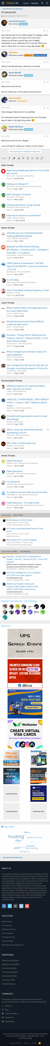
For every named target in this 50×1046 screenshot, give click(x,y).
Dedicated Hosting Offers (25, 176)
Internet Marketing (22, 435)
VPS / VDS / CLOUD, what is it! (21, 443)
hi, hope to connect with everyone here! (27, 492)
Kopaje (9, 218)
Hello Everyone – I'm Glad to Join (23, 502)
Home (34, 1043)
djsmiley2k (10, 186)
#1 (48, 31)
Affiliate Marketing (19, 391)
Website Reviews (19, 218)
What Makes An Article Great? (19, 520)
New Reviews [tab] (25, 551)
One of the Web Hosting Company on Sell (28, 290)
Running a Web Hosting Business (19, 545)
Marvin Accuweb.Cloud (15, 505)
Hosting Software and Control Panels (28, 186)
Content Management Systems (18, 525)
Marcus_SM (11, 176)
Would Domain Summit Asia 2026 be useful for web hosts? (25, 323)
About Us (8, 1006)
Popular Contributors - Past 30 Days (19, 601)
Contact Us (9, 1017)
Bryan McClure (16, 126)
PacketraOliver (12, 344)
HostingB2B (11, 474)
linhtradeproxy (12, 495)
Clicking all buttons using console (23, 204)
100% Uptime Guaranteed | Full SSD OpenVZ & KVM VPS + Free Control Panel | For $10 (27, 266)
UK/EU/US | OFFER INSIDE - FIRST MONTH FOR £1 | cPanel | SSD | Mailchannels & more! (28, 402)
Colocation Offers (8, 980)
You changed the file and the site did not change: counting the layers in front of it (27, 367)
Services (18, 293)
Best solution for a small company (21, 539)
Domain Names (18, 313)
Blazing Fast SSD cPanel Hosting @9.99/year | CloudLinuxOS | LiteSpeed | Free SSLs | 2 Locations (28, 249)
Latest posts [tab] (6, 515)
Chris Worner (11, 371)
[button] (3, 3)
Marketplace (10, 1021)
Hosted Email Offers (9, 976)
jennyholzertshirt (9, 16)
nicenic (9, 313)
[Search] (47, 3)
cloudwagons (11, 272)
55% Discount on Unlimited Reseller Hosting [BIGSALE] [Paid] (25, 234)
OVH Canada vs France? (19, 194)
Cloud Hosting (19, 446)
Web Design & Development (12, 945)
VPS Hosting (19, 197)
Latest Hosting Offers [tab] (9, 551)
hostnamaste (11, 255)
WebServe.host (12, 463)
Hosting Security (8, 937)
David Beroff (15, 72)
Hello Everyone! (15, 460)
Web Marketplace (8, 984)
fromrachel (11, 435)
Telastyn (10, 446)
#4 (48, 108)
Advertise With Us (12, 1013)
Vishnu (9, 238)
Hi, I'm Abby (13, 279)
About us (27, 1043)
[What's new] (42, 3)
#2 (48, 62)
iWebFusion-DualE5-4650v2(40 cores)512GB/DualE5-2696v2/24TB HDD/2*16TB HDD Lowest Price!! (22, 586)
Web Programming (22, 207)
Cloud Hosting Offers (10, 972)
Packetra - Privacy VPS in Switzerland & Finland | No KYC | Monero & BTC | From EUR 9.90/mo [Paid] (27, 338)
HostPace (10, 293)
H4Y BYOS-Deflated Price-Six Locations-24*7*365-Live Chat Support (23, 574)
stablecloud (11, 408)
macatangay (11, 282)
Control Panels (7, 941)
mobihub (10, 484)
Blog (7, 1009)
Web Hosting (21, 371)
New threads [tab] (18, 515)
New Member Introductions (26, 282)
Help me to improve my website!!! (24, 215)
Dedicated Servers (9, 929)
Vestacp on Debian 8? (17, 183)
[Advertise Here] (11, 793)
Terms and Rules (15, 1043)
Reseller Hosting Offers (21, 238)
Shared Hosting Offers (25, 255)
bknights (10, 422)
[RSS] (39, 1043)
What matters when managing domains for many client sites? (27, 309)
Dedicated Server (12, 536)
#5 (48, 136)
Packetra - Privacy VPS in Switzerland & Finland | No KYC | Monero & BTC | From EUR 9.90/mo (26, 559)
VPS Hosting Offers (24, 272)
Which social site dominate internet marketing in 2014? (25, 431)
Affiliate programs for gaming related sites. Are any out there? (26, 387)
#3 (48, 82)
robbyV (9, 391)
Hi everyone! (13, 481)
